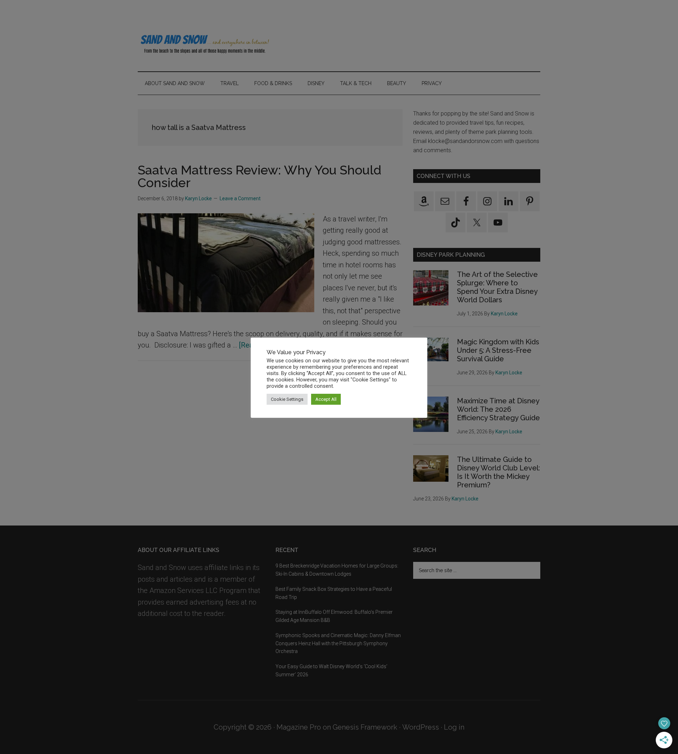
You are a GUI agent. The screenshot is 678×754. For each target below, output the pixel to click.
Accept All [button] (326, 399)
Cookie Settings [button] (287, 399)
